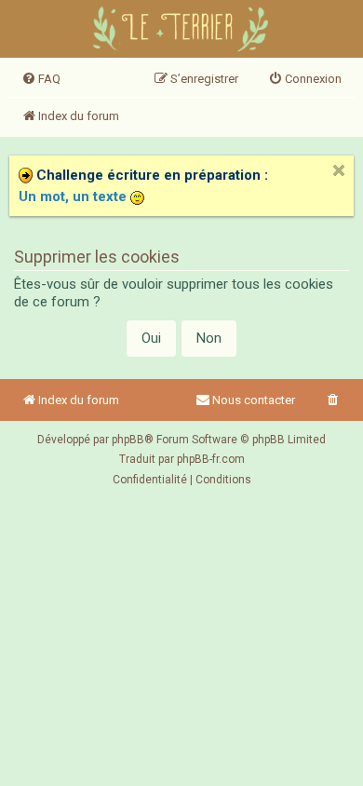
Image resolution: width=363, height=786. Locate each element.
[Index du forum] (182, 31)
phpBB (128, 439)
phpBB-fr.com (211, 459)
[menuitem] (41, 79)
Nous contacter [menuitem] (253, 400)
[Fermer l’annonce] (338, 170)
